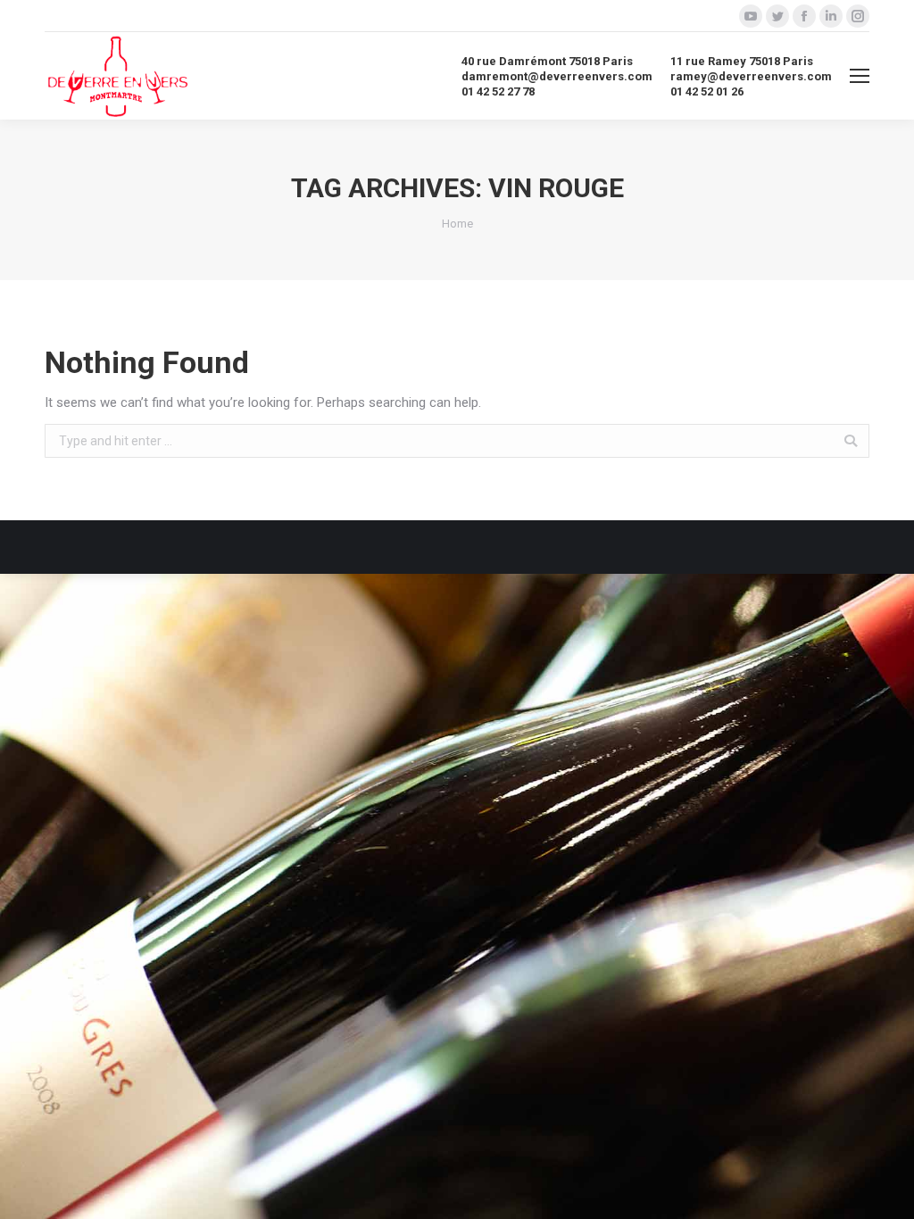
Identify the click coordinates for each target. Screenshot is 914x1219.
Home (457, 223)
